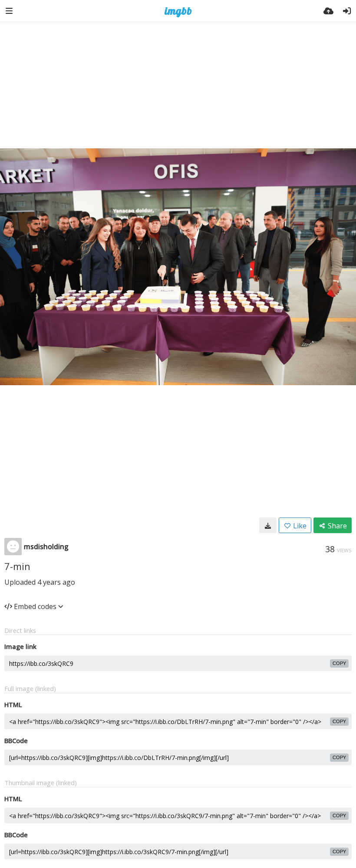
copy (339, 663)
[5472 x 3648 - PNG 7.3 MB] (268, 525)
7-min (17, 566)
